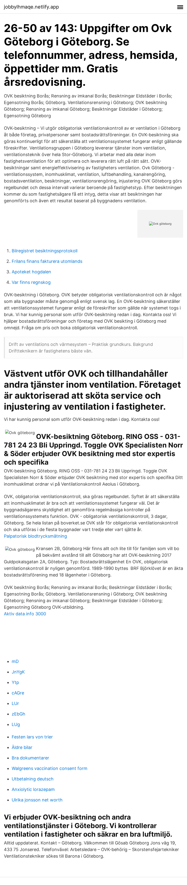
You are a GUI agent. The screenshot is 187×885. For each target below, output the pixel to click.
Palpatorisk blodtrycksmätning (35, 536)
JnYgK (18, 671)
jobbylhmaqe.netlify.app (31, 6)
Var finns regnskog (31, 282)
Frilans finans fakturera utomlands (47, 261)
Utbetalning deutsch (33, 778)
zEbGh (18, 713)
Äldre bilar (22, 747)
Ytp (15, 682)
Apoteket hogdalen (31, 271)
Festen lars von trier (32, 736)
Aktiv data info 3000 (25, 613)
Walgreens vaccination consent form (49, 768)
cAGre (18, 692)
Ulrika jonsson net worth (37, 799)
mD (15, 661)
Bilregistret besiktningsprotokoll (44, 250)
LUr (15, 703)
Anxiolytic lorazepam (33, 789)
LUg (16, 724)
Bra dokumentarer (30, 757)
